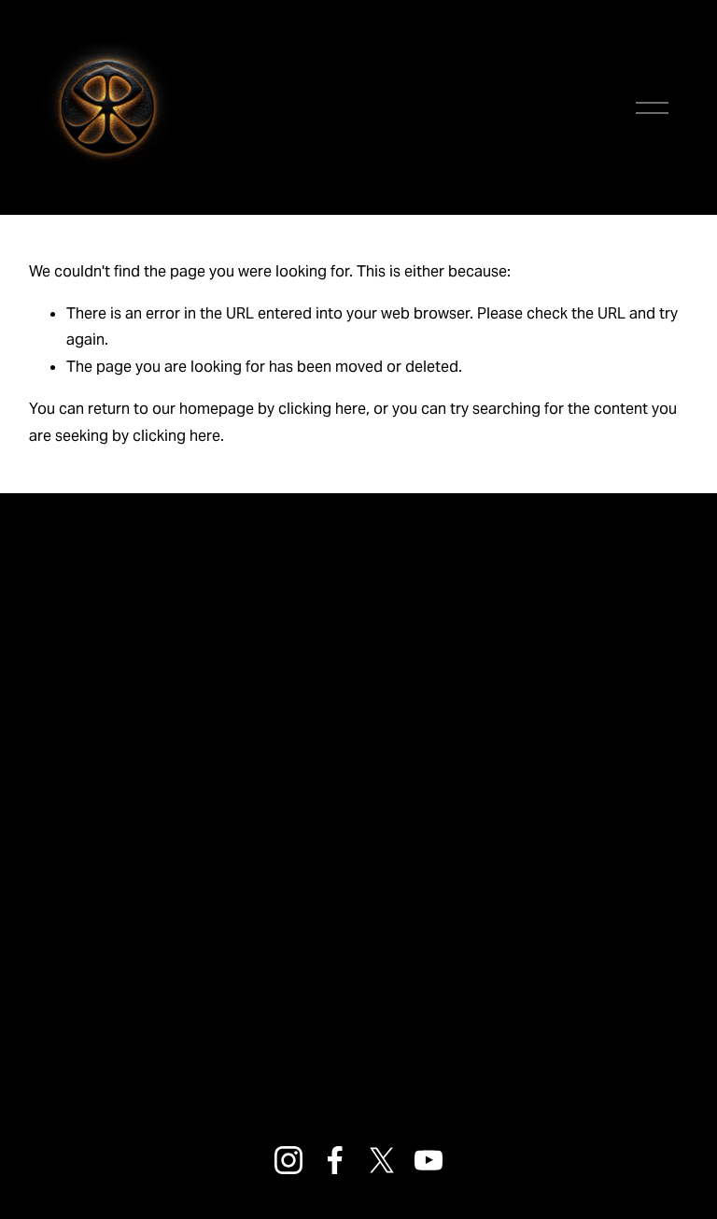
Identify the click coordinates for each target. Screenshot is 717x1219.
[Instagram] (288, 1160)
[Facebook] (335, 1160)
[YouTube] (428, 1160)
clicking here (322, 408)
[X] (382, 1160)
